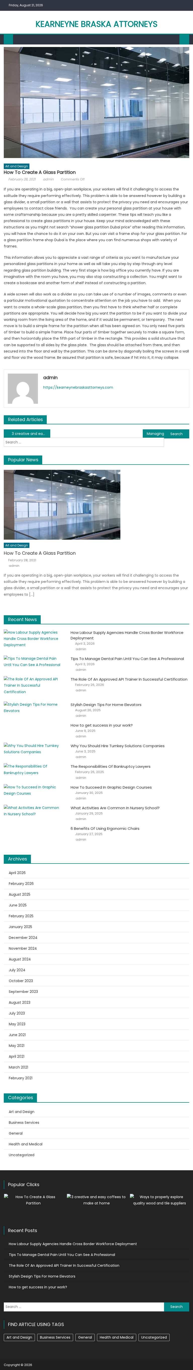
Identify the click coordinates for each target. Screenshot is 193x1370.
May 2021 (16, 1045)
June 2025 (18, 905)
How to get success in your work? (102, 725)
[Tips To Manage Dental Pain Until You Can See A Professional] (33, 661)
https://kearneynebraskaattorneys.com (78, 387)
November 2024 (23, 948)
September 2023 (23, 991)
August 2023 (19, 1002)
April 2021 (16, 1056)
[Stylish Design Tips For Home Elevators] (33, 707)
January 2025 (20, 926)
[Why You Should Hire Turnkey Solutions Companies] (33, 749)
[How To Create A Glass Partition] (96, 505)
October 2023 (21, 980)
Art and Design (16, 166)
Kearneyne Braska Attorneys (97, 24)
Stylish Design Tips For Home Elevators (106, 704)
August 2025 (19, 894)
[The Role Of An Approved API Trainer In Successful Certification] (33, 685)
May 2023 (17, 1024)
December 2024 (23, 937)
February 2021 (20, 1078)
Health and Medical (25, 1144)
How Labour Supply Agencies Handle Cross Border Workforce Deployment (73, 1243)
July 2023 (17, 1013)
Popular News (23, 459)
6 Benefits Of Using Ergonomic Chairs (105, 828)
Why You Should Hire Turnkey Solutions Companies (118, 745)
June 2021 (17, 1034)
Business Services (24, 1122)
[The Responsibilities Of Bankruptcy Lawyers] (33, 769)
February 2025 (21, 916)
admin (48, 179)
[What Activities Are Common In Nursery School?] (33, 811)
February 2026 (21, 883)
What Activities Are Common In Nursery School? (115, 807)
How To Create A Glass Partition (40, 553)
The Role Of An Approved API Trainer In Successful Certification (129, 679)
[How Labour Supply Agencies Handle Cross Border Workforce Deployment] (33, 638)
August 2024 (20, 959)
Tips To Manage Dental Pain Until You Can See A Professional (127, 658)
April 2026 (17, 872)
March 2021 (18, 1067)
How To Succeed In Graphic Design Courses (111, 787)
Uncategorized (21, 1154)
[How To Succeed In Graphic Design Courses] (33, 790)
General (16, 1133)
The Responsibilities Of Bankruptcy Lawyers (111, 766)
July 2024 (17, 970)
